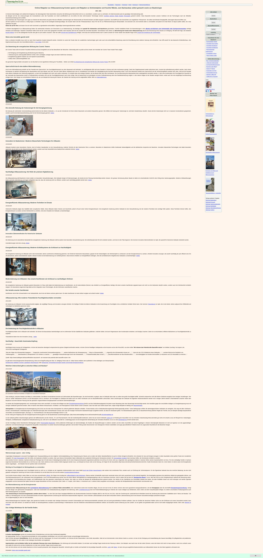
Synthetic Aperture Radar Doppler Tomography (117, 16)
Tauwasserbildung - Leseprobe (213, 193)
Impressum (135, 4)
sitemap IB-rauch (210, 202)
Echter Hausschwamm (211, 134)
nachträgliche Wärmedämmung (39, 487)
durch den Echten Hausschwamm (92, 470)
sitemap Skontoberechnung (213, 208)
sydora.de (109, 417)
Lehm (109, 547)
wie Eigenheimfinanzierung (213, 64)
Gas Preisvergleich (19, 458)
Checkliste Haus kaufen (212, 43)
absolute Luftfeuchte (211, 74)
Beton (115, 547)
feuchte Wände (10, 32)
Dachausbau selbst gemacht (213, 152)
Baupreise (117, 4)
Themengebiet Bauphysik (47, 423)
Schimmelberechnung (211, 72)
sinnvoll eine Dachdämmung (69, 32)
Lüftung (48, 475)
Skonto (213, 68)
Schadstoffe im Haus (211, 53)
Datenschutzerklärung (144, 4)
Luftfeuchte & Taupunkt (211, 76)
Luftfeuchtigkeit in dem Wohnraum (76, 475)
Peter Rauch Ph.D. (210, 89)
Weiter (52, 113)
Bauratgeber (111, 4)
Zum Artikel (38, 42)
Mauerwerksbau (138, 405)
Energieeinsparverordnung (76, 403)
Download (124, 4)
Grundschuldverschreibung (71, 472)
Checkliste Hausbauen (211, 45)
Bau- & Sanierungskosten (212, 60)
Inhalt (129, 4)
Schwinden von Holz (211, 70)
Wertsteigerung (122, 419)
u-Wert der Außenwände (212, 62)
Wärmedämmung (101, 77)
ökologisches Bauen (140, 477)
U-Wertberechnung (84, 489)
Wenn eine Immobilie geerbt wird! (21, 550)
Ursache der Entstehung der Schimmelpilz (148, 32)
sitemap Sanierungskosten (213, 204)
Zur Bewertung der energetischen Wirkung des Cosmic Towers (91, 62)
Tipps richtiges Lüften (211, 55)
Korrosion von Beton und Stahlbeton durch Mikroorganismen (212, 172)
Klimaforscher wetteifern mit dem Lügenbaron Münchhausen (22, 362)
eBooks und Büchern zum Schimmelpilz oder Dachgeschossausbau (166, 28)
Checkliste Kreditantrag (212, 47)
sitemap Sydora (210, 210)
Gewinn (208, 68)
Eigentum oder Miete (211, 66)
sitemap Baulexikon (211, 200)
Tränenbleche (151, 304)
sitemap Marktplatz (211, 206)
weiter (35, 336)
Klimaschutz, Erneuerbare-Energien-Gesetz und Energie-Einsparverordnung (62, 362)
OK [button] (255, 555)
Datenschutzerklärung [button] (119, 555)
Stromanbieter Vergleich (120, 458)
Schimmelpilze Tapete (211, 41)
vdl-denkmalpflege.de (107, 414)
